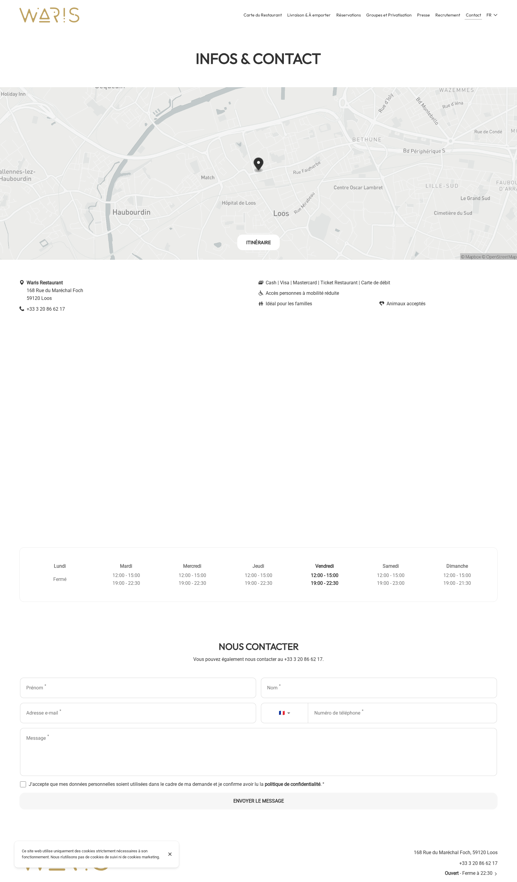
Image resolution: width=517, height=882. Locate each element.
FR (489, 15)
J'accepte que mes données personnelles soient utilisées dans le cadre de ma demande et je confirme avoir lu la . (176, 784)
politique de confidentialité (292, 784)
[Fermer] (170, 854)
